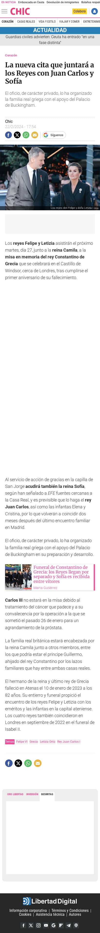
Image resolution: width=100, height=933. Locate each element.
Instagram (38, 925)
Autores (75, 914)
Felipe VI (21, 741)
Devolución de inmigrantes (63, 2)
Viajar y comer (69, 21)
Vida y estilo (47, 21)
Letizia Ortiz (47, 741)
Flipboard (61, 925)
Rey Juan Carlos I (68, 741)
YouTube (46, 925)
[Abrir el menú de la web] (5, 11)
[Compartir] (8, 135)
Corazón (7, 21)
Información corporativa (28, 910)
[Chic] (20, 11)
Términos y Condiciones (70, 910)
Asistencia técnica (50, 914)
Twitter (31, 925)
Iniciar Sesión (94, 11)
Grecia (34, 741)
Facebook (23, 925)
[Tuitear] (17, 135)
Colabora (80, 11)
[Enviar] (26, 135)
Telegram (68, 925)
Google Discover (53, 925)
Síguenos (56, 135)
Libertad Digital (50, 901)
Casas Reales (26, 21)
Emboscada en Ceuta (31, 2)
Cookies (25, 914)
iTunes (76, 925)
